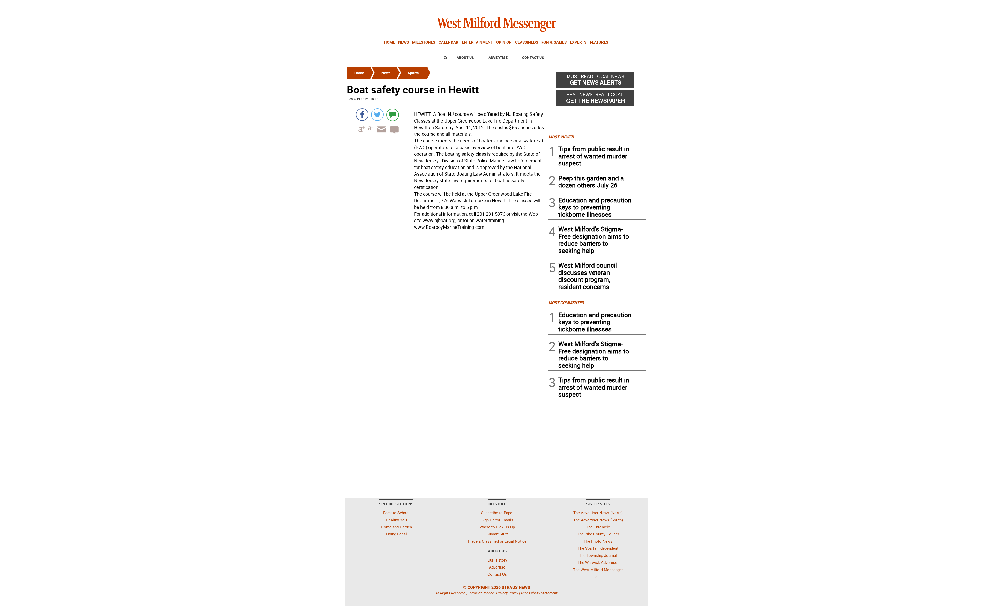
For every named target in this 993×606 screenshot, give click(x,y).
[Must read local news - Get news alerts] (597, 81)
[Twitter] (377, 114)
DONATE (634, 6)
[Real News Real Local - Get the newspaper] (597, 99)
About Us (465, 57)
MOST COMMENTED (566, 302)
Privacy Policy (507, 592)
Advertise (498, 57)
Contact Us (533, 57)
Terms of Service (481, 592)
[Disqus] (446, 297)
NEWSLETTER (604, 6)
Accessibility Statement (539, 592)
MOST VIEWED (561, 136)
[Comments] (392, 114)
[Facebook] (362, 114)
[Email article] (380, 134)
